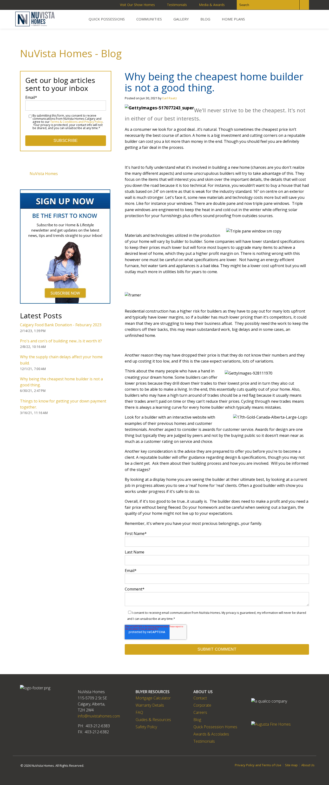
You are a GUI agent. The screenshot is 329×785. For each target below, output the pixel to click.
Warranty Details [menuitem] (150, 705)
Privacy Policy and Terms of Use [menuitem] (258, 765)
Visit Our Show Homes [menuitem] (137, 4)
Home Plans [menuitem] (233, 19)
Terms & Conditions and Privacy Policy (76, 122)
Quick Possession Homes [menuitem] (215, 726)
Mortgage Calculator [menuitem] (153, 698)
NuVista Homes (44, 173)
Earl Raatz (169, 98)
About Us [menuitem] (203, 691)
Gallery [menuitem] (181, 19)
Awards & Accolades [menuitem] (211, 734)
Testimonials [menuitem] (177, 4)
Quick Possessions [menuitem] (107, 19)
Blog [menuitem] (205, 19)
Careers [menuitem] (200, 712)
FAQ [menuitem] (139, 712)
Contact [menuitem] (200, 698)
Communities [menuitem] (149, 19)
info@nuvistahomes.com (99, 716)
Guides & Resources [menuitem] (153, 719)
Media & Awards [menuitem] (212, 4)
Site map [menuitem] (291, 765)
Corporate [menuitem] (202, 705)
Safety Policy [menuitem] (146, 726)
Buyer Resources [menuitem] (153, 691)
